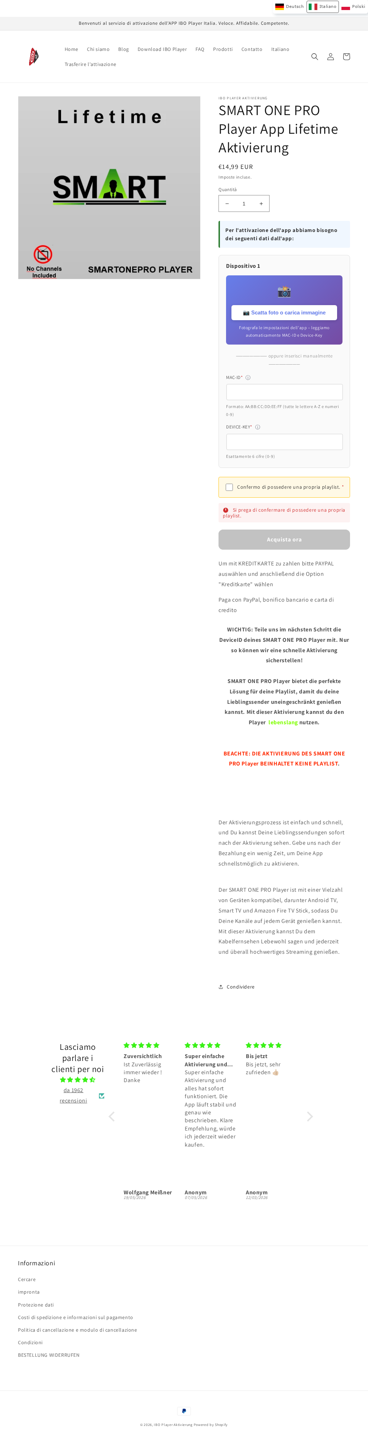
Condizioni (30, 1342)
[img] (77, 1080)
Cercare (27, 1279)
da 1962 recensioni (73, 1095)
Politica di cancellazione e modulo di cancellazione (77, 1330)
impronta (29, 1292)
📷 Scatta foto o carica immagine (284, 312)
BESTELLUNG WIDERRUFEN (49, 1355)
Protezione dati (36, 1305)
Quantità (227, 189)
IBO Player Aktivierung (173, 1424)
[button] (315, 57)
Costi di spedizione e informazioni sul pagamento (75, 1317)
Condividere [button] (241, 986)
